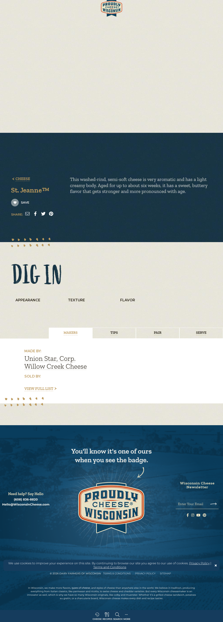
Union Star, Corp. (50, 358)
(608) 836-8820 (26, 499)
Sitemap (165, 573)
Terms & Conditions (117, 573)
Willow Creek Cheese (55, 366)
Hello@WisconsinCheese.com (26, 504)
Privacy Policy (199, 563)
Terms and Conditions (109, 567)
